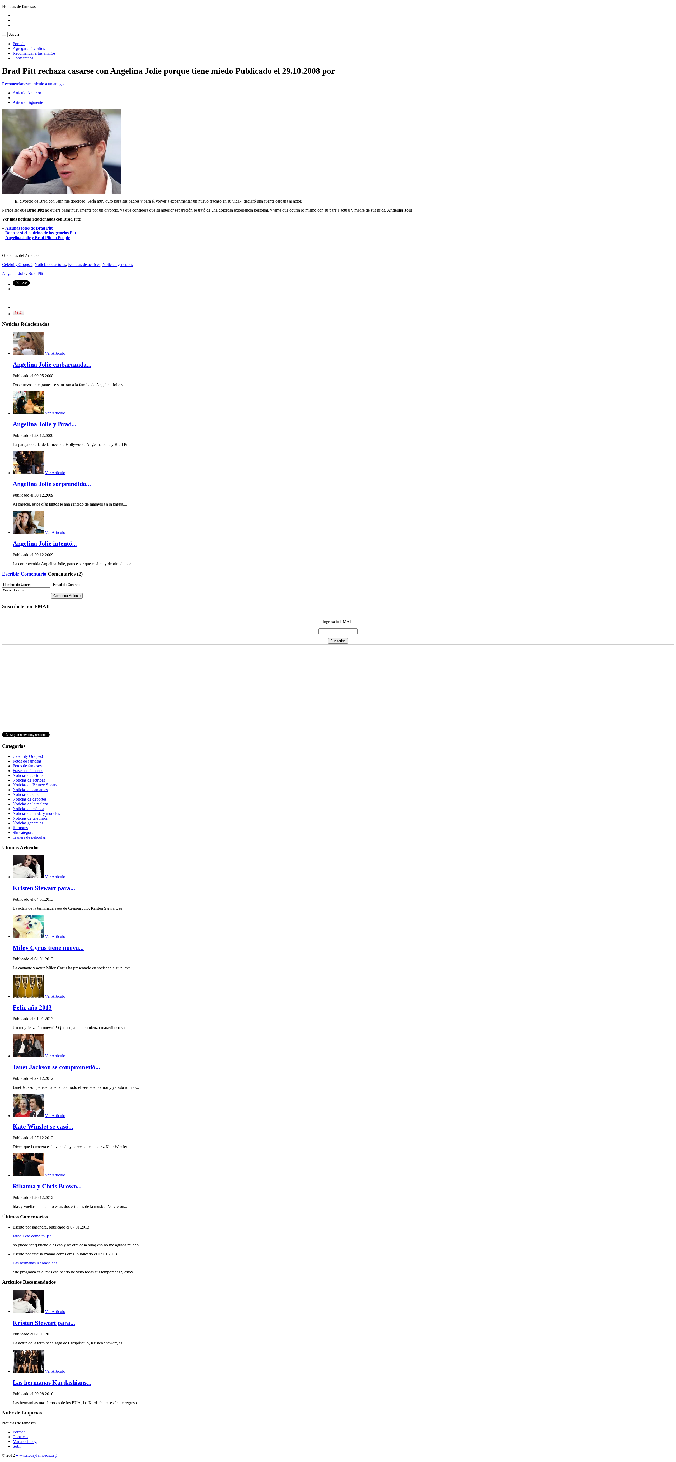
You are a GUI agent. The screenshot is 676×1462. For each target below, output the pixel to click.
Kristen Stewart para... (44, 888)
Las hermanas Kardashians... (36, 1263)
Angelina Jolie (14, 273)
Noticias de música (28, 808)
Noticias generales (117, 264)
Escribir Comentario (24, 574)
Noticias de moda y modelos (36, 813)
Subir (17, 1446)
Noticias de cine (26, 794)
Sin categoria (23, 832)
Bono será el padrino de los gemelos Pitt (40, 233)
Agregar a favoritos (29, 48)
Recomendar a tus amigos (34, 53)
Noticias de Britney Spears (35, 785)
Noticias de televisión (30, 818)
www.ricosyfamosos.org (36, 1455)
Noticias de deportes (29, 799)
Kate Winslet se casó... (43, 1126)
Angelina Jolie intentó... (45, 543)
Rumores (20, 827)
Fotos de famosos (27, 766)
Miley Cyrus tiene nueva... (48, 947)
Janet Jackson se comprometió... (56, 1067)
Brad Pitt (35, 273)
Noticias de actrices (84, 264)
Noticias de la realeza (30, 804)
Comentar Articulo (67, 596)
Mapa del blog (25, 1441)
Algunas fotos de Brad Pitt (29, 228)
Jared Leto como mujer (32, 1236)
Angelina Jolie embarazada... (52, 364)
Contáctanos (23, 58)
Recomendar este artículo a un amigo (33, 84)
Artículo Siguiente (28, 102)
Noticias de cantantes (30, 789)
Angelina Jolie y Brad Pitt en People (37, 237)
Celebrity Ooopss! (17, 264)
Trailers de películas (29, 837)
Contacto (20, 1437)
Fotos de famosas (27, 761)
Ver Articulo (55, 353)
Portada (19, 43)
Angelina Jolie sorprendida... (52, 483)
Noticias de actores (50, 264)
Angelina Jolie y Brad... (44, 424)
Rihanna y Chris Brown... (47, 1186)
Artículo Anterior (27, 93)
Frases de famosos (28, 770)
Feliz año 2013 (32, 1007)
